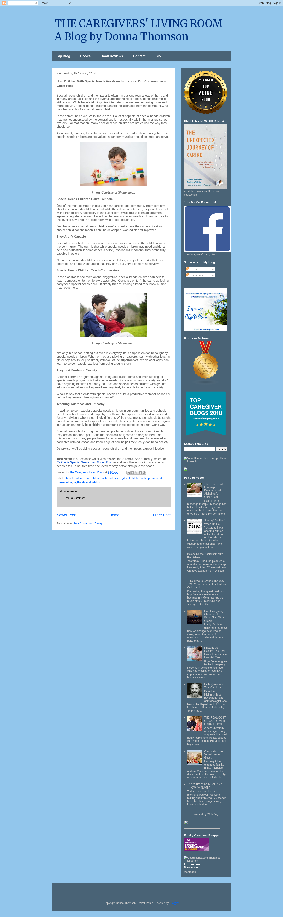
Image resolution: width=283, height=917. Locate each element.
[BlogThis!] (132, 473)
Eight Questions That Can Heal (214, 686)
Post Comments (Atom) (87, 523)
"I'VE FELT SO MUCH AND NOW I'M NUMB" (205, 786)
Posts (193, 269)
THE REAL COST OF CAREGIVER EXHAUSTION (215, 721)
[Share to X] (136, 473)
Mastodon (190, 871)
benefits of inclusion (78, 478)
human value (64, 482)
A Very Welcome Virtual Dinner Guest (214, 754)
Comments (196, 275)
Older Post (162, 515)
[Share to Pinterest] (144, 473)
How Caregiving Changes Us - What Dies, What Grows (214, 616)
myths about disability (87, 482)
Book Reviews (111, 56)
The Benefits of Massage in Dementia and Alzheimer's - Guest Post (213, 490)
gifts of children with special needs (142, 478)
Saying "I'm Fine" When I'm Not (214, 522)
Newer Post (66, 515)
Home (114, 515)
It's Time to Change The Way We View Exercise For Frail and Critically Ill (207, 584)
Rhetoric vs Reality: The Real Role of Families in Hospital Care (215, 652)
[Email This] (128, 473)
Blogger (174, 903)
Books (85, 56)
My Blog (63, 56)
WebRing (212, 814)
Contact (139, 56)
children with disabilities (106, 478)
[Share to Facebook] (140, 473)
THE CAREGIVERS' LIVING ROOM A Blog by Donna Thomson (138, 30)
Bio (158, 56)
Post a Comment (75, 498)
